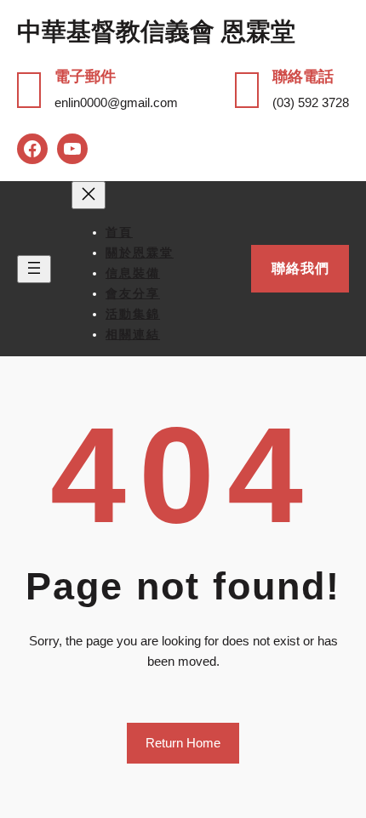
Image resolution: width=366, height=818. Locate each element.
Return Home (183, 743)
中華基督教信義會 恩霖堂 (156, 31)
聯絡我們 (300, 268)
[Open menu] (34, 269)
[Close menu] (88, 195)
